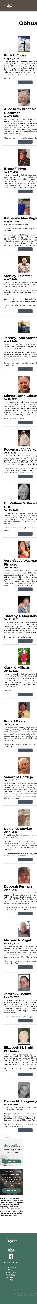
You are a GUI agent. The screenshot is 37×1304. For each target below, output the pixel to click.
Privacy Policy (23, 1295)
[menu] (34, 7)
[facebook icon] (10, 1256)
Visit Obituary (25, 82)
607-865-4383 (12, 1279)
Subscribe (12, 1161)
